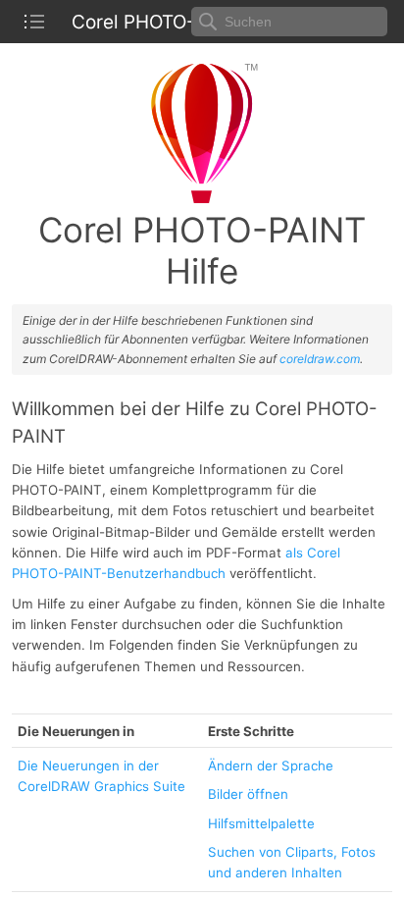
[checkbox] (34, 21)
